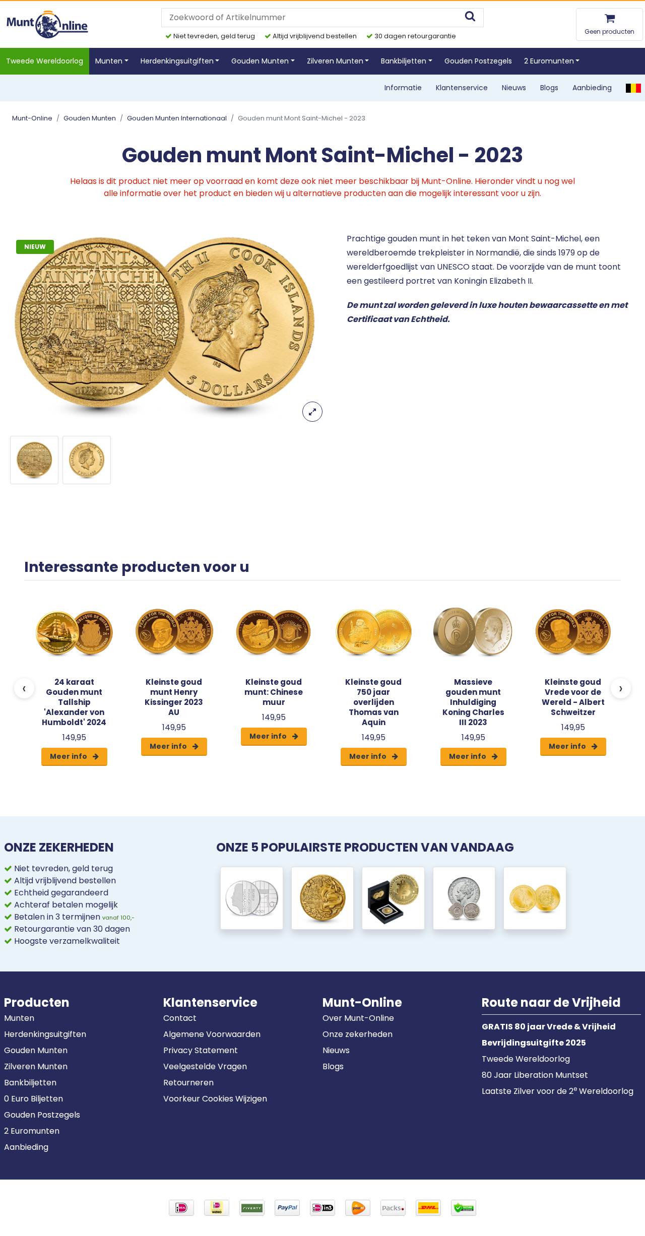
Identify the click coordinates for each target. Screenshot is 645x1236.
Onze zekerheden (357, 1034)
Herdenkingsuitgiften (45, 1034)
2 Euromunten (31, 1131)
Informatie (403, 88)
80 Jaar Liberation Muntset (535, 1075)
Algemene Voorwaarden (212, 1034)
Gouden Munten (89, 118)
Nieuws (514, 88)
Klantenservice (462, 88)
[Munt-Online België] (633, 88)
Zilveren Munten (36, 1066)
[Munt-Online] (48, 24)
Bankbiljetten (30, 1082)
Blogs (549, 88)
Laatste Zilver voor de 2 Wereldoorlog (557, 1091)
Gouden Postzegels (478, 61)
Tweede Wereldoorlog (44, 61)
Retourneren (188, 1082)
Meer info (69, 756)
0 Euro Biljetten (33, 1098)
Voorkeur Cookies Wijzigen (215, 1098)
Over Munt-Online (358, 1018)
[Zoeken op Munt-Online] (470, 17)
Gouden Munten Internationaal (177, 118)
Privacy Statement (200, 1050)
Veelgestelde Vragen (205, 1066)
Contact (180, 1018)
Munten (19, 1018)
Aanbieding (592, 88)
